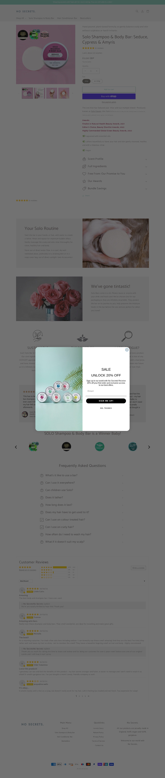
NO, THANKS (106, 408)
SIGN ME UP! (106, 401)
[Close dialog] (127, 349)
